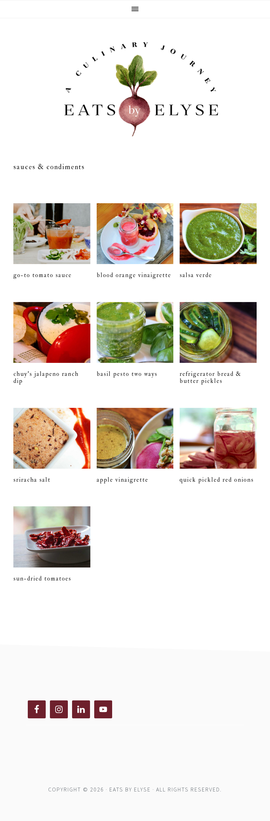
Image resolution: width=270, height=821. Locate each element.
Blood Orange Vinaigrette (134, 275)
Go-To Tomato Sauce (42, 275)
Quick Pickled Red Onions (217, 479)
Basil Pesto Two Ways (127, 374)
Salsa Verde (196, 275)
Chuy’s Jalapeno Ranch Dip (46, 377)
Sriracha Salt (32, 479)
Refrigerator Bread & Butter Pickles (211, 377)
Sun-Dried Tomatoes (42, 578)
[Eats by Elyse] (135, 139)
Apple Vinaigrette (122, 479)
